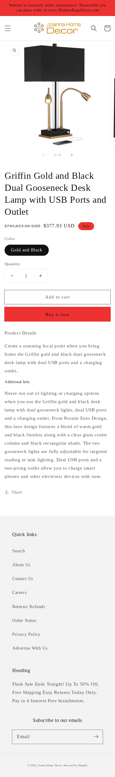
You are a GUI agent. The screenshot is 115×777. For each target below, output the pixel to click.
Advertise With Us (29, 648)
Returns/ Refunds (28, 606)
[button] (7, 28)
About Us (21, 565)
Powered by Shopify (75, 765)
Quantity (12, 264)
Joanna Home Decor (50, 765)
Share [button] (17, 492)
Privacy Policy (26, 634)
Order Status (24, 620)
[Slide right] (71, 155)
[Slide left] (43, 155)
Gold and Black (26, 250)
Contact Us (22, 578)
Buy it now (57, 314)
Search (18, 551)
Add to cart (57, 296)
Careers (19, 592)
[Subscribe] (96, 736)
